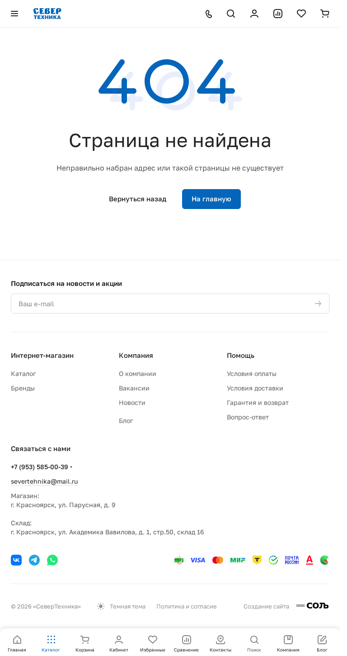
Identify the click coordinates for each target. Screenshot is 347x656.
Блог (126, 420)
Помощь (240, 355)
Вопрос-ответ (248, 417)
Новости (132, 402)
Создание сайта (267, 606)
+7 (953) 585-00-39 (39, 467)
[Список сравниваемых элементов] (277, 13)
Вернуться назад (137, 199)
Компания (136, 355)
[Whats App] (52, 560)
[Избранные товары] (301, 13)
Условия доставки (255, 388)
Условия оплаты (252, 373)
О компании (137, 373)
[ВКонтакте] (16, 560)
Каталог (23, 373)
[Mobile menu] (14, 13)
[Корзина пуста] (324, 13)
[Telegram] (34, 560)
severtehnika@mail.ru (44, 481)
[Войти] (254, 13)
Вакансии (134, 388)
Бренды (23, 388)
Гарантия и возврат (258, 402)
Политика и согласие (186, 606)
